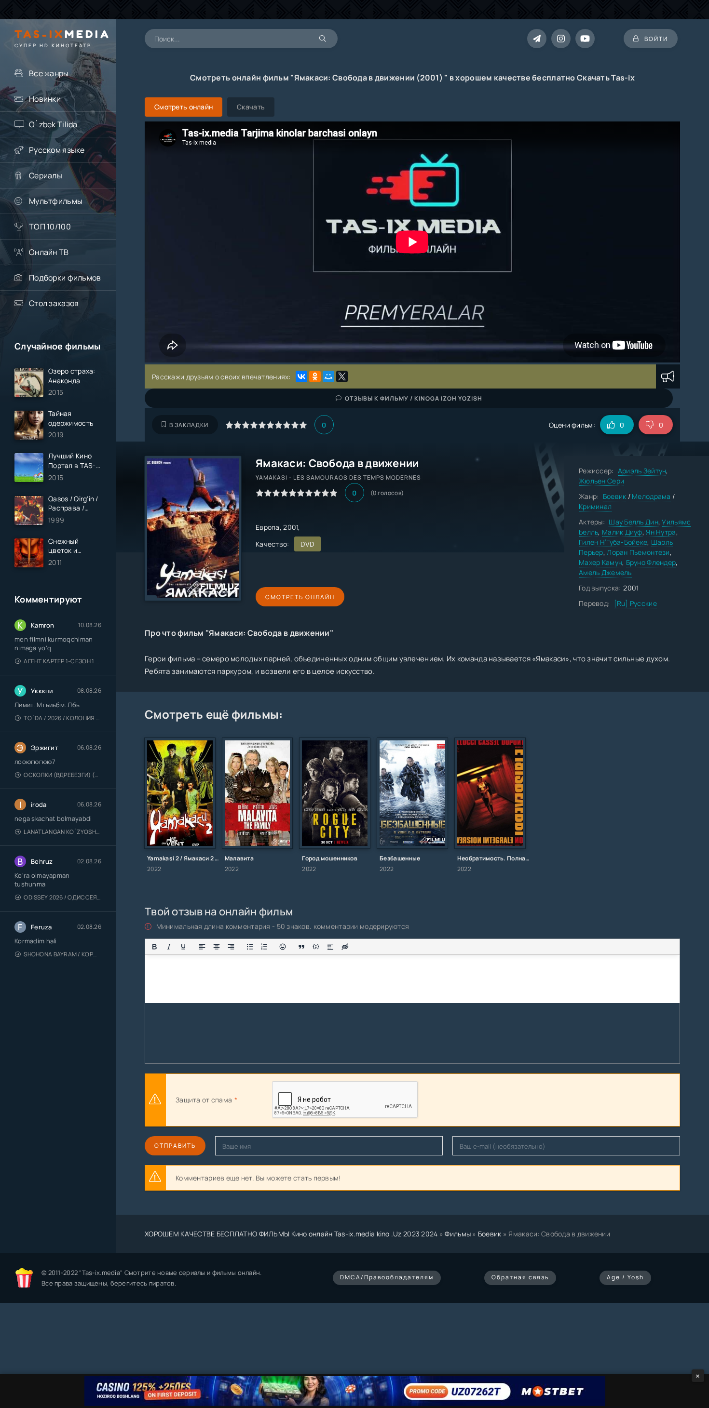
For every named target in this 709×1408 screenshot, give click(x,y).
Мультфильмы (55, 201)
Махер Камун (600, 562)
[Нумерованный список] (264, 946)
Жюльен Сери (601, 480)
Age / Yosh (625, 1277)
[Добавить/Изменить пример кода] (316, 946)
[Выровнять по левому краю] (202, 946)
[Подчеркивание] (183, 946)
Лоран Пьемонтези (638, 552)
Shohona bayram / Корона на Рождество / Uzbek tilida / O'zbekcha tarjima (62, 954)
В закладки (188, 425)
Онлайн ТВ (49, 252)
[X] (342, 376)
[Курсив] (169, 946)
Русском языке (57, 150)
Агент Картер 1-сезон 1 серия (62, 661)
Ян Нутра (661, 531)
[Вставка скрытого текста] (345, 946)
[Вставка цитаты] (301, 946)
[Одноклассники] (315, 376)
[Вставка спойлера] (330, 946)
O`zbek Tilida (53, 124)
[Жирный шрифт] (154, 946)
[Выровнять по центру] (216, 946)
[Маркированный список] (250, 946)
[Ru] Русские (635, 603)
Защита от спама (204, 1099)
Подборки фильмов (65, 277)
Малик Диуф (622, 531)
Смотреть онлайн (300, 597)
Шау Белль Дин (633, 521)
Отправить (175, 1145)
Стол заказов (54, 303)
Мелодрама (651, 496)
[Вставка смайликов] (283, 946)
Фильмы (458, 1233)
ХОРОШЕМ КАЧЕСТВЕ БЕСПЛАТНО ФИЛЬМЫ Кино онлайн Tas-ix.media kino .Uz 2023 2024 (291, 1233)
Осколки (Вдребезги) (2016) (62, 775)
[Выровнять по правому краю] (231, 946)
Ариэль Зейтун (642, 470)
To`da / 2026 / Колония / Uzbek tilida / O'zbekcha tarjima (62, 718)
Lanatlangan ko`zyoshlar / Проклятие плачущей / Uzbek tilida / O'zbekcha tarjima (62, 832)
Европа (268, 527)
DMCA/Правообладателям (387, 1277)
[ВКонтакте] (301, 376)
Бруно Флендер (651, 562)
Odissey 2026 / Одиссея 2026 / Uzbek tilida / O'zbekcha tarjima (62, 897)
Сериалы (45, 175)
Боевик (615, 496)
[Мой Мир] (328, 376)
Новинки (45, 99)
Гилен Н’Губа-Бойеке (613, 542)
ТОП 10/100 (50, 226)
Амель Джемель (605, 572)
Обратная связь (520, 1277)
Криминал (595, 506)
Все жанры (49, 73)
